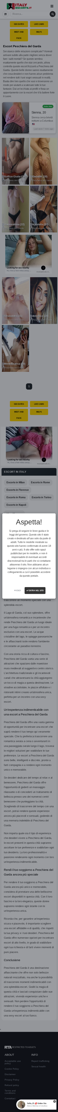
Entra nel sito (36, 590)
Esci (18, 590)
